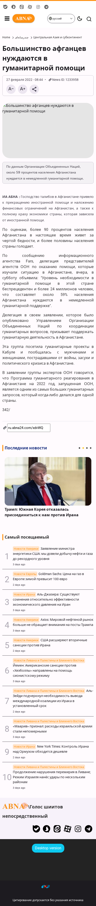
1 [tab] (79, 448)
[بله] (36, 828)
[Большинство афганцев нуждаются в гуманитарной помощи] (48, 130)
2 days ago (19, 584)
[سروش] (46, 828)
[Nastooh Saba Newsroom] (48, 886)
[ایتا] (57, 828)
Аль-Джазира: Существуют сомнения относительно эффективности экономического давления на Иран (46, 599)
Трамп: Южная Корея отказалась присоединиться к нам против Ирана (42, 512)
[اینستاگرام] (78, 828)
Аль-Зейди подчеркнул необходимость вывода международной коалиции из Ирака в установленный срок (53, 698)
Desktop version (48, 848)
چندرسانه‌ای (21, 37)
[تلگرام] (88, 828)
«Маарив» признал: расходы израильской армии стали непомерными (52, 726)
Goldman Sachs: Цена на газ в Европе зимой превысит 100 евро (48, 576)
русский (57, 18)
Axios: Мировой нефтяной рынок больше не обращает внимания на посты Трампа (53, 622)
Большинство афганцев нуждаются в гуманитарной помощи (44, 58)
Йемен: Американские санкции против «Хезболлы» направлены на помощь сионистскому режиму (48, 668)
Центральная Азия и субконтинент (57, 37)
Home (6, 37)
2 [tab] (83, 448)
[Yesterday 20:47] (48, 481)
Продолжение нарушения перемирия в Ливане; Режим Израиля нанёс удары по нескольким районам (52, 774)
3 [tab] (87, 448)
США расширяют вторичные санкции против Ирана (50, 642)
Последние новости (26, 448)
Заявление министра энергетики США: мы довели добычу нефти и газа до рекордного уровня (53, 554)
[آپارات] (67, 828)
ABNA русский (29, 18)
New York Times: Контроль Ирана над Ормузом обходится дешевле (51, 749)
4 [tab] (90, 448)
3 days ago (19, 564)
